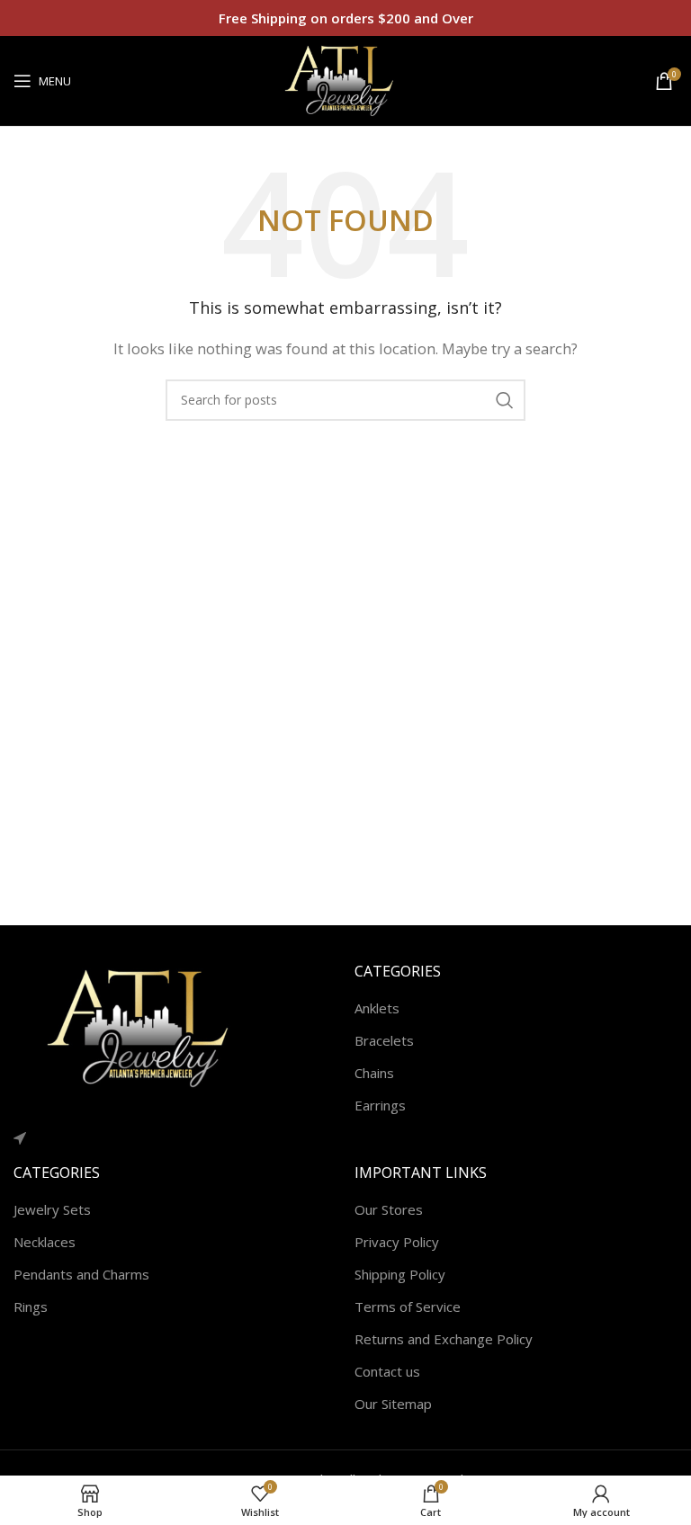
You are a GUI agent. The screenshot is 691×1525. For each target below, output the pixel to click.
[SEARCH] (504, 400)
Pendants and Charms (81, 1274)
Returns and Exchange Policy (443, 1339)
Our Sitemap (393, 1404)
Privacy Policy (396, 1242)
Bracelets (384, 1040)
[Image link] (148, 1027)
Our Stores (388, 1209)
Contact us (387, 1371)
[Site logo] (345, 79)
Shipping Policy (399, 1274)
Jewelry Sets (52, 1209)
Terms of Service (407, 1306)
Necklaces (44, 1242)
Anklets (376, 1008)
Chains (374, 1073)
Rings (30, 1306)
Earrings (380, 1105)
